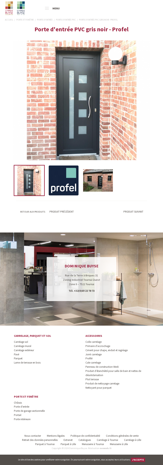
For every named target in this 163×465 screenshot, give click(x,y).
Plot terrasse (92, 379)
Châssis (18, 402)
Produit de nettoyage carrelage (102, 383)
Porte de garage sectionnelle (29, 411)
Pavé (16, 354)
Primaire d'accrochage (97, 346)
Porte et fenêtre (26, 396)
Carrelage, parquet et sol (32, 336)
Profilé (88, 358)
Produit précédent (61, 211)
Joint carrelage (93, 354)
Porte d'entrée (21, 406)
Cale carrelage (93, 362)
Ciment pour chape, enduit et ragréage (106, 350)
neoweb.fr (106, 448)
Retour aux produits (32, 211)
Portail (17, 415)
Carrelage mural (22, 346)
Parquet (18, 358)
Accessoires (93, 336)
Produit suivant (133, 211)
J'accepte (138, 459)
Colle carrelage (93, 342)
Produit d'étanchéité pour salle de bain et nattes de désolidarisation (113, 373)
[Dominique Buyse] (15, 8)
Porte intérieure (22, 419)
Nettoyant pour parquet (98, 387)
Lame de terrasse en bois (27, 362)
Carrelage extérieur (24, 350)
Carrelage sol (21, 342)
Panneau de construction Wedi (102, 366)
